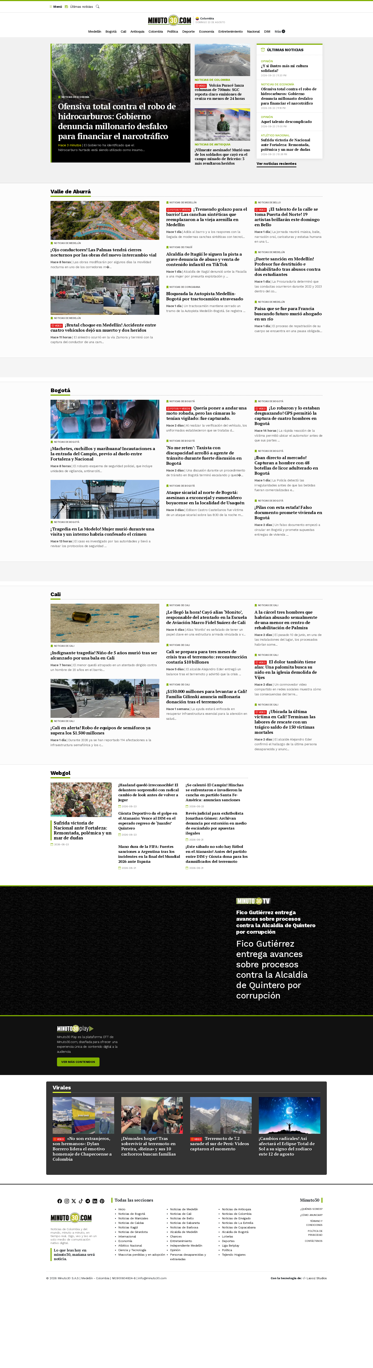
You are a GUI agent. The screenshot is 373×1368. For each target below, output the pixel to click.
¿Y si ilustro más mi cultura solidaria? (284, 68)
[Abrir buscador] (97, 6)
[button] (55, 6)
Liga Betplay (230, 1245)
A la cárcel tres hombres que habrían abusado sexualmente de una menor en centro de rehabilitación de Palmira (285, 619)
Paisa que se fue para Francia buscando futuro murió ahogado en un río (288, 314)
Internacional (127, 1236)
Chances (176, 1236)
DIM (267, 31)
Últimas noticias (81, 7)
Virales (62, 1088)
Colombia (156, 31)
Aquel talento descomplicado (286, 121)
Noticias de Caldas (131, 1223)
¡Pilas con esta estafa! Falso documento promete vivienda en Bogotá (288, 512)
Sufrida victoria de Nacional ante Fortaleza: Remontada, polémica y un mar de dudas (285, 144)
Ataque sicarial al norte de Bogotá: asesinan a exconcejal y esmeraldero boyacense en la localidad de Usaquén (205, 497)
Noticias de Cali (268, 605)
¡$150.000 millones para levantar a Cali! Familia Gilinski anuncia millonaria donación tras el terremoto (206, 696)
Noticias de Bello (269, 202)
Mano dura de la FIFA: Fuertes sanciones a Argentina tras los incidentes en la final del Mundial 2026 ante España (149, 854)
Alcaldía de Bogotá (235, 1232)
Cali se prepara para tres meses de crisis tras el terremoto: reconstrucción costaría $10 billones (206, 657)
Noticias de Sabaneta (185, 1223)
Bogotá (110, 31)
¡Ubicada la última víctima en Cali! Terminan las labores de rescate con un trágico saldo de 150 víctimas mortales (284, 721)
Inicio (121, 1209)
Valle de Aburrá (71, 191)
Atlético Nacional (275, 135)
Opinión (267, 61)
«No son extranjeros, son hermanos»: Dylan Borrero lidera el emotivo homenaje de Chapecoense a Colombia (82, 1148)
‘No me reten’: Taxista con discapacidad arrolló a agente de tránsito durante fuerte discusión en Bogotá (204, 455)
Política (172, 31)
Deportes (228, 1241)
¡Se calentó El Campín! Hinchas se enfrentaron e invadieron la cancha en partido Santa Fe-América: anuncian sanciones (214, 792)
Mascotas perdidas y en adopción (141, 1254)
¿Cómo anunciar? (311, 1215)
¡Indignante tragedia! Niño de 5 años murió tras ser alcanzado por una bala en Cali (104, 655)
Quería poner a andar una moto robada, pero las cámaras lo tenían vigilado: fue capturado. (206, 413)
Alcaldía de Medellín (184, 1232)
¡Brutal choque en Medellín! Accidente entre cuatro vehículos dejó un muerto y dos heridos (103, 327)
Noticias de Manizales (133, 1218)
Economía (206, 31)
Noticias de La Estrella (237, 1223)
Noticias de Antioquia (212, 144)
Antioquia (137, 31)
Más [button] (278, 31)
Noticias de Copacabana (184, 287)
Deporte (188, 31)
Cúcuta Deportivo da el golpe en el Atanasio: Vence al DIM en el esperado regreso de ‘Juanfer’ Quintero (147, 821)
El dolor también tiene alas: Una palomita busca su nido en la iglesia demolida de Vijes (285, 669)
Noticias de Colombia (212, 79)
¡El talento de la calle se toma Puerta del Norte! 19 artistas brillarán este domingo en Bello (287, 217)
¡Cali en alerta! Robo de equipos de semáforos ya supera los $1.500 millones (101, 730)
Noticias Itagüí (128, 1227)
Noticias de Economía (75, 97)
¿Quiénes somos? (311, 1208)
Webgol (60, 773)
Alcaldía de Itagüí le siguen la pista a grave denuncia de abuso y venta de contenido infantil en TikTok (204, 259)
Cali (123, 31)
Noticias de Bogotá (270, 401)
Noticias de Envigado (236, 1218)
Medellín (94, 31)
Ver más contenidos (78, 1062)
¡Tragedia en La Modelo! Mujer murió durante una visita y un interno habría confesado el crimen (102, 531)
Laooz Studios (317, 1278)
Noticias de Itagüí (180, 247)
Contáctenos (313, 1240)
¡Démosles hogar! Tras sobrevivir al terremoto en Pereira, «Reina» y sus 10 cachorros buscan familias (148, 1146)
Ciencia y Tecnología (132, 1250)
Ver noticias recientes (276, 163)
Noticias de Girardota (133, 1232)
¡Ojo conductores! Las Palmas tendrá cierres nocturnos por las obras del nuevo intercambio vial (103, 252)
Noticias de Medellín (271, 252)
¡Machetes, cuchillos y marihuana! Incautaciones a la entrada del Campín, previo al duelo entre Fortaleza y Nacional (103, 454)
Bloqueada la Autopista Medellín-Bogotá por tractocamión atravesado (204, 296)
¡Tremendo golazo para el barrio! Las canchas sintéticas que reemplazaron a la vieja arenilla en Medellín (206, 217)
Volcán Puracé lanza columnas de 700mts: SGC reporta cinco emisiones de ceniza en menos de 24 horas (220, 92)
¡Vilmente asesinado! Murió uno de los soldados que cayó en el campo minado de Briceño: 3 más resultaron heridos (222, 156)
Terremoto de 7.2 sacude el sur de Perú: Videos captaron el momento (219, 1143)
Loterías (227, 1236)
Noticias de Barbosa (184, 1227)
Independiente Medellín (186, 1245)
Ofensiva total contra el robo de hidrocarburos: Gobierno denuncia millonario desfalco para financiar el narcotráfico (117, 121)
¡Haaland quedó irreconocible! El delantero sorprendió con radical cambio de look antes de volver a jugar (148, 792)
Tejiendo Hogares (234, 1254)
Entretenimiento (230, 31)
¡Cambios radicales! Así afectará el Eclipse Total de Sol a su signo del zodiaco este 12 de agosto (287, 1146)
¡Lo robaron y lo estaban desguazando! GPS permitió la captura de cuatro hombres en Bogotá (287, 415)
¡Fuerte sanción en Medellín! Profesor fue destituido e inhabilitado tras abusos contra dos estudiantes (287, 266)
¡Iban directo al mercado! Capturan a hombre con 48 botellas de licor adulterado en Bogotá (286, 465)
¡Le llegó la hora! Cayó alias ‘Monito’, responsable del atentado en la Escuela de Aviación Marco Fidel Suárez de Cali (206, 617)
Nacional (253, 31)
